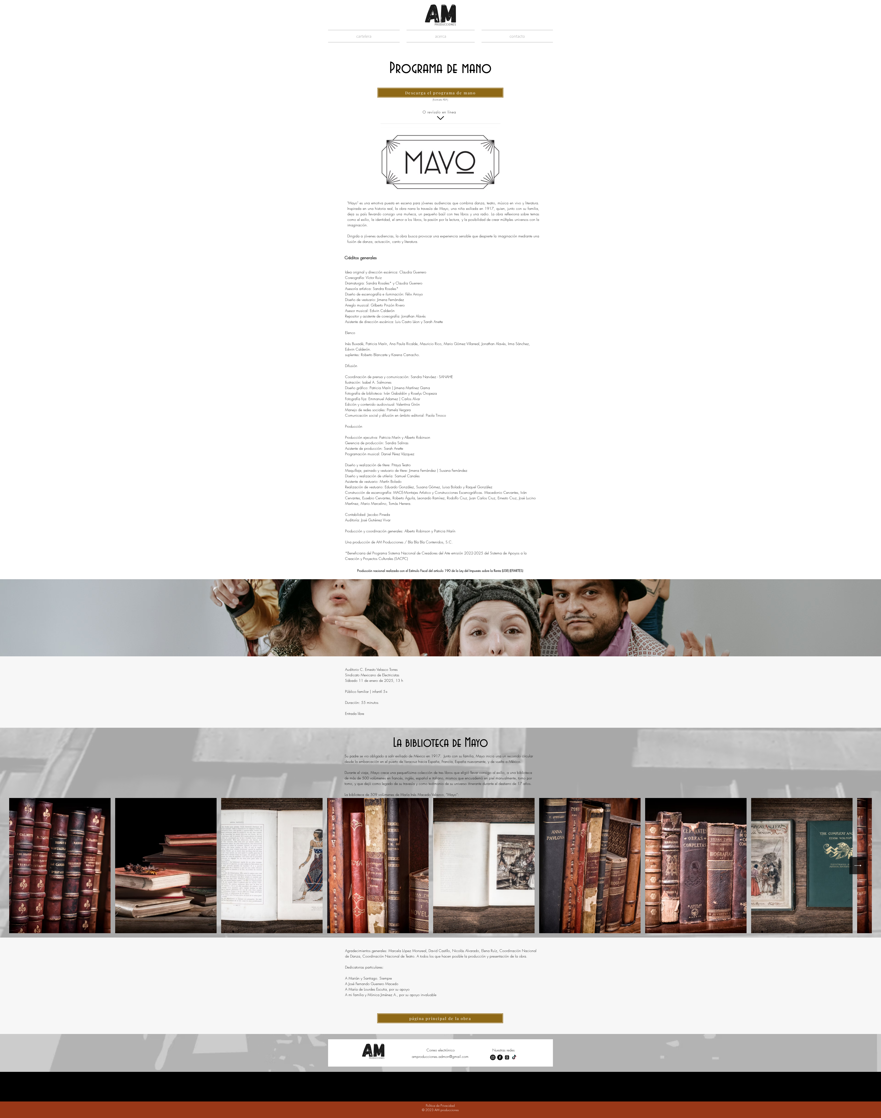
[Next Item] (858, 865)
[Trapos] (507, 1057)
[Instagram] (493, 1057)
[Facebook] (500, 1057)
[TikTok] (514, 1057)
